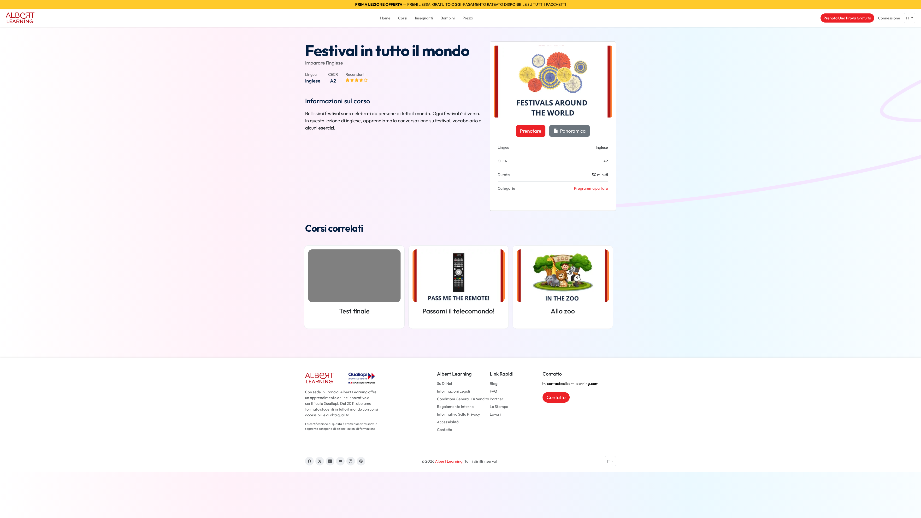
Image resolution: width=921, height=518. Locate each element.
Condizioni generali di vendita (463, 398)
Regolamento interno (455, 406)
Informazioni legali (453, 391)
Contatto (444, 429)
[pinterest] (361, 461)
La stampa (499, 406)
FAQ (493, 391)
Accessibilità (448, 421)
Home (385, 18)
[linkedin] (330, 461)
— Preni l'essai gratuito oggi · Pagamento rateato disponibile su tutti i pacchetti (460, 4)
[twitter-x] (319, 461)
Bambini (448, 18)
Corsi (402, 18)
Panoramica (572, 131)
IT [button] (908, 18)
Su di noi (444, 383)
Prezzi (467, 18)
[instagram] (350, 461)
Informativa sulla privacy (458, 414)
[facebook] (309, 461)
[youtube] (340, 461)
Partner (496, 398)
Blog (493, 383)
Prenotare (530, 131)
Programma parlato (591, 188)
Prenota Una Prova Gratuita (847, 18)
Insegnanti (424, 18)
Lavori (495, 414)
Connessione (889, 18)
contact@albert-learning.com (572, 383)
